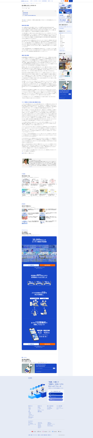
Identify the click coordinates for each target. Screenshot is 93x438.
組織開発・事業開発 (40, 411)
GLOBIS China (39, 424)
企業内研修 (39, 407)
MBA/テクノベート (28, 3)
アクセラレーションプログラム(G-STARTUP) (59, 408)
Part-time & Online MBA (31, 415)
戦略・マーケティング (33, 3)
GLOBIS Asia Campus (40, 423)
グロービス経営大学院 (62, 42)
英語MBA (29, 411)
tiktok (40, 431)
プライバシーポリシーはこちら (38, 371)
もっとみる (30, 166)
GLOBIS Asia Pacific (40, 422)
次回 (22, 153)
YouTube (34, 431)
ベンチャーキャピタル (58, 407)
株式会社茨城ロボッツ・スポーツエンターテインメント (51, 424)
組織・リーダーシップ (62, 37)
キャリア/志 (61, 46)
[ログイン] (63, 1)
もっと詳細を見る (31, 265)
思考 (60, 34)
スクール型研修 (39, 408)
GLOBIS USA (39, 427)
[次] (55, 183)
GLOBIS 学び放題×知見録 (49, 408)
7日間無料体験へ (66, 1)
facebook (55, 431)
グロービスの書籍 (49, 407)
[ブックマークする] (29, 194)
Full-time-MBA (30, 414)
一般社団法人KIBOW (49, 423)
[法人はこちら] (71, 1)
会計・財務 (61, 38)
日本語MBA (29, 408)
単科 (53, 396)
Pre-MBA (30, 413)
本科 (53, 394)
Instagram (45, 431)
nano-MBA (30, 412)
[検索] (61, 1)
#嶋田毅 (29, 8)
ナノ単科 (52, 399)
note (60, 431)
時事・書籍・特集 (62, 45)
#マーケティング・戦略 (24, 8)
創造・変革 (61, 41)
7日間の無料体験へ (47, 265)
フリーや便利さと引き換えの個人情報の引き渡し (29, 15)
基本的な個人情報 (25, 12)
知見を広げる (24, 3)
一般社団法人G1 (49, 422)
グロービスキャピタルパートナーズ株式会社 (32, 424)
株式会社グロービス (30, 422)
